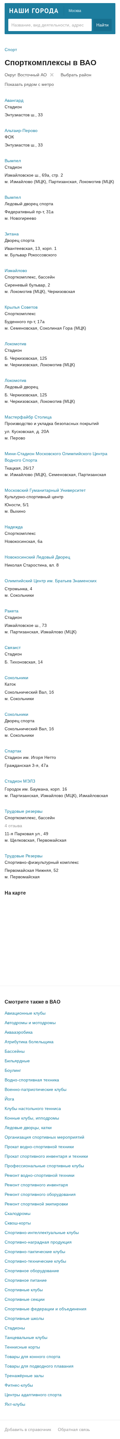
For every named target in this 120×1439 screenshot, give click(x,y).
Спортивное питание (26, 1280)
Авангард (14, 100)
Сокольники (16, 677)
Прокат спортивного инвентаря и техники (46, 1156)
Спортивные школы (24, 1318)
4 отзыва (13, 825)
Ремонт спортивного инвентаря (36, 1184)
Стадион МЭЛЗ (20, 781)
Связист (13, 647)
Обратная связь (74, 1429)
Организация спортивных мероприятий (44, 1137)
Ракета (11, 610)
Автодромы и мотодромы (30, 1022)
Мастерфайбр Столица (28, 417)
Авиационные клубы (25, 1013)
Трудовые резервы (23, 811)
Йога (9, 1098)
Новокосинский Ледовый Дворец (37, 557)
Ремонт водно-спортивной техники (39, 1175)
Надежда (14, 526)
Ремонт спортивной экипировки (36, 1203)
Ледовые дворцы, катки (28, 1127)
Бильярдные (17, 1060)
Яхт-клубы (15, 1404)
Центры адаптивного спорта (33, 1394)
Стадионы (15, 1327)
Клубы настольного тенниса (33, 1108)
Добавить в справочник (28, 1429)
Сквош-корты (18, 1223)
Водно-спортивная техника (32, 1079)
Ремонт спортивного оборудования (40, 1194)
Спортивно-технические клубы (35, 1261)
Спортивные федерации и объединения (45, 1308)
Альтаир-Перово (21, 130)
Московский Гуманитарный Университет (45, 490)
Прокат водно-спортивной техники (39, 1146)
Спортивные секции (25, 1299)
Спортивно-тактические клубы (35, 1251)
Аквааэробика (19, 1032)
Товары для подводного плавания (39, 1366)
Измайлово (16, 270)
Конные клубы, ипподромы (32, 1118)
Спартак (13, 750)
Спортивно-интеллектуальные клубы (42, 1232)
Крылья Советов (21, 307)
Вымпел (13, 160)
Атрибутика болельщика (29, 1041)
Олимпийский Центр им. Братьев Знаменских (51, 580)
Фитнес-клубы (19, 1385)
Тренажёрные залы (24, 1375)
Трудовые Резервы (23, 855)
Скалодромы (17, 1213)
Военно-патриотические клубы (35, 1089)
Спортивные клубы (24, 1289)
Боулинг (13, 1070)
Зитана (12, 233)
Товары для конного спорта (32, 1356)
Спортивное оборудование (32, 1270)
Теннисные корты (22, 1347)
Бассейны (15, 1051)
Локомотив (15, 343)
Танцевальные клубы (26, 1337)
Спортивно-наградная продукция (38, 1242)
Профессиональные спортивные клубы (44, 1165)
